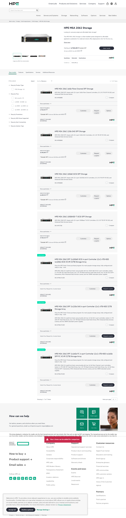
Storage (18, 21)
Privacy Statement (64, 505)
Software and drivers (78, 458)
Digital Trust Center (103, 451)
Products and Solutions (68, 4)
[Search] (37, 10)
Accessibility (50, 451)
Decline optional (27, 510)
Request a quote (96, 112)
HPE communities (102, 470)
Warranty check (76, 462)
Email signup (100, 458)
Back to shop (12, 21)
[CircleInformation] (47, 109)
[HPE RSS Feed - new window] (34, 478)
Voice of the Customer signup (104, 483)
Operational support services (81, 447)
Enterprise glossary (102, 462)
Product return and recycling (81, 451)
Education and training (104, 455)
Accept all (12, 510)
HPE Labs (49, 462)
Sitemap (44, 515)
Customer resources (105, 443)
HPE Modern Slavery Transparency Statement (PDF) (54, 469)
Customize (83, 110)
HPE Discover (76, 476)
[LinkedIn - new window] (10, 478)
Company (92, 4)
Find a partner (101, 499)
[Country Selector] (112, 3)
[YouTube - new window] (30, 478)
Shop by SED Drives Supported (20, 118)
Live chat (82, 416)
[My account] (116, 3)
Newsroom (75, 484)
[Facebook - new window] (26, 478)
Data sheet (74, 58)
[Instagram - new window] (18, 478)
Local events (75, 480)
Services (83, 4)
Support (101, 4)
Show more (67, 42)
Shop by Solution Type (17, 126)
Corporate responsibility (54, 458)
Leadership (50, 481)
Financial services (102, 466)
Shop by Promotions (16, 114)
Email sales (16, 464)
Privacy (11, 515)
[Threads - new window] (22, 478)
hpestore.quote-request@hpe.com (42, 426)
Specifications (82, 58)
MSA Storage (35, 21)
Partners (100, 492)
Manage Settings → (43, 510)
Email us (82, 428)
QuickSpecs (67, 58)
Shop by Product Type (17, 85)
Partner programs (102, 503)
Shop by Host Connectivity (18, 122)
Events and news (78, 469)
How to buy (93, 428)
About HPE (50, 447)
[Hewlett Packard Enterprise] (14, 3)
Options (108, 110)
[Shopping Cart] (107, 3)
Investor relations (52, 477)
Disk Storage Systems (26, 21)
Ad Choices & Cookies (32, 515)
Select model (106, 48)
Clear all (32, 81)
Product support (93, 416)
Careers (49, 455)
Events (73, 473)
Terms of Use (20, 515)
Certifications (101, 495)
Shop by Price (15, 94)
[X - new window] (14, 478)
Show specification (44, 103)
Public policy (50, 485)
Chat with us (75, 62)
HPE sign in (100, 478)
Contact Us (100, 447)
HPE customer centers (104, 474)
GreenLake (53, 4)
